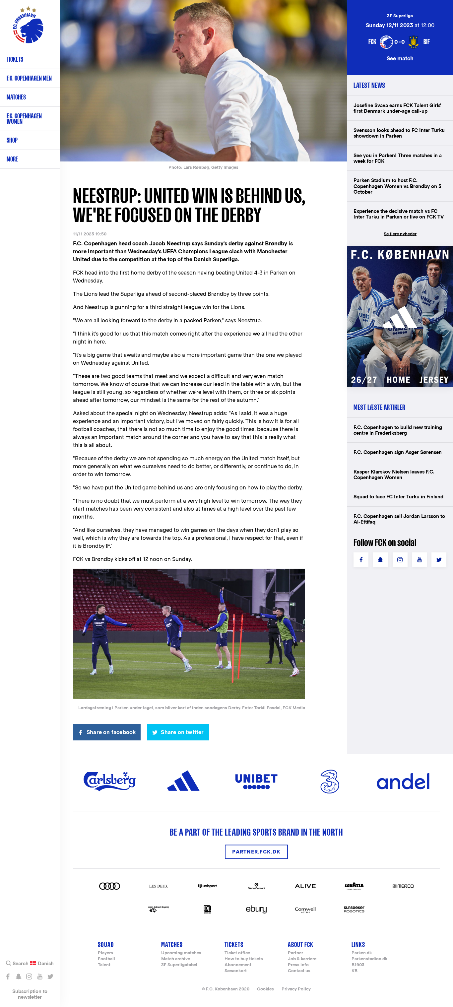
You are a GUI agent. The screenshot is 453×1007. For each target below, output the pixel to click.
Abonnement (238, 965)
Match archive (175, 959)
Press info (298, 965)
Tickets (15, 59)
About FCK (300, 944)
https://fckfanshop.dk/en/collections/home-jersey (400, 253)
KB (354, 971)
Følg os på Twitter (50, 976)
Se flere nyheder (400, 233)
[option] (203, 80)
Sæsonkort (236, 971)
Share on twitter (182, 732)
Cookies (265, 988)
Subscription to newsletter (29, 994)
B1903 (358, 965)
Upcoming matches (181, 953)
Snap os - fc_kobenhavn (18, 976)
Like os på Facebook (7, 976)
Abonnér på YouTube (39, 976)
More (12, 159)
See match (400, 58)
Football (106, 959)
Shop (12, 140)
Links (358, 944)
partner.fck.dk (256, 851)
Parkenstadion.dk (369, 959)
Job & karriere (302, 959)
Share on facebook (111, 732)
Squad (106, 944)
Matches (16, 97)
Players (105, 953)
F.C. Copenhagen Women (24, 118)
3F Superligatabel (179, 965)
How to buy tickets (244, 959)
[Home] (28, 28)
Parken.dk (362, 953)
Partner (295, 953)
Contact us (299, 971)
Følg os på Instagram (29, 976)
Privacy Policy (296, 988)
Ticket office (237, 953)
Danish (46, 963)
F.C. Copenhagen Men (29, 78)
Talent (104, 965)
